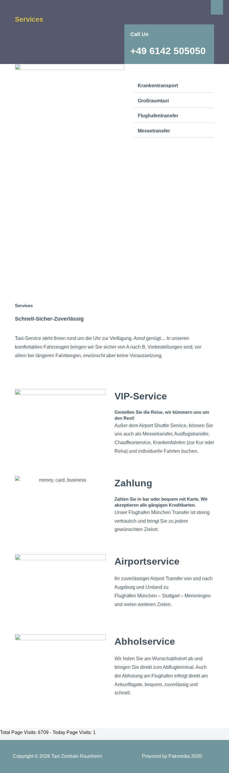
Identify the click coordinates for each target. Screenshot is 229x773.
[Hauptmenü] (217, 7)
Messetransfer (154, 130)
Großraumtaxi (153, 100)
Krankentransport (158, 85)
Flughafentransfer (158, 115)
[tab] (173, 86)
